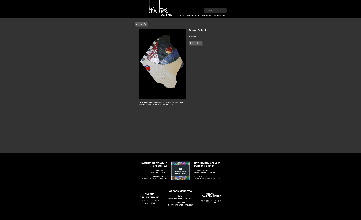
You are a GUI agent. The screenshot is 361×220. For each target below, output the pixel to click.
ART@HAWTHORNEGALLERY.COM (154, 179)
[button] (192, 15)
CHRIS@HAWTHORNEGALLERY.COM (207, 179)
